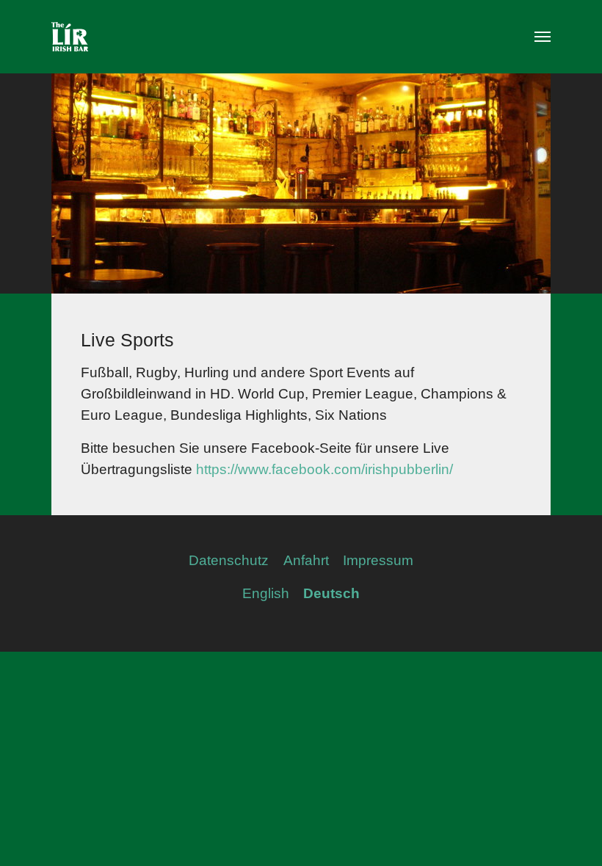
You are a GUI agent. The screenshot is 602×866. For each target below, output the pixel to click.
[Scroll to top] (566, 830)
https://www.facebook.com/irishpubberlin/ (324, 469)
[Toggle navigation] (542, 36)
